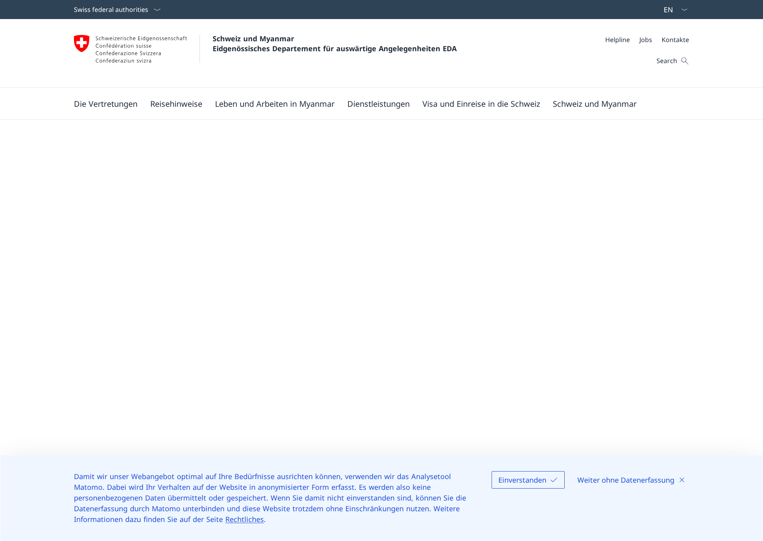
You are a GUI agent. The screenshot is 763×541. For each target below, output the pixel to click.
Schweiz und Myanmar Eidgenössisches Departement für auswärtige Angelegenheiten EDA (335, 43)
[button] (106, 103)
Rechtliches (244, 519)
